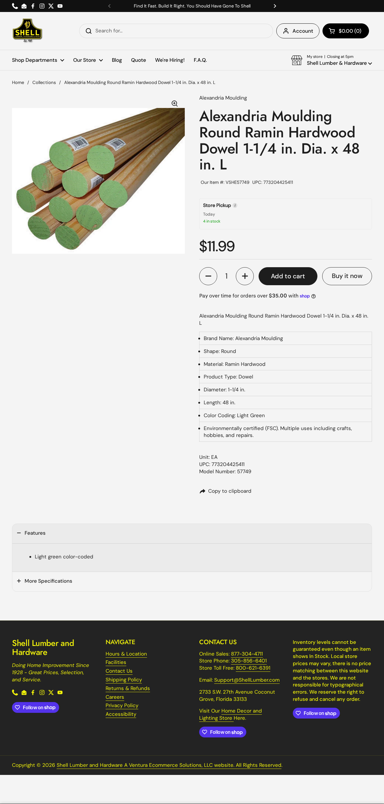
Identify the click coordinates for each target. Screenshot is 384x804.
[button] (345, 30)
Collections (44, 82)
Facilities (116, 662)
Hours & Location (126, 653)
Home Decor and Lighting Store (230, 714)
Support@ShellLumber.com (247, 680)
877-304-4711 (247, 653)
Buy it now (347, 276)
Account (302, 31)
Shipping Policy (124, 679)
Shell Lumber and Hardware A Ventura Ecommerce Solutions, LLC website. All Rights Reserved (169, 765)
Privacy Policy (122, 705)
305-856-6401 (249, 660)
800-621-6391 (253, 668)
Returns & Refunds (128, 688)
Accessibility (121, 714)
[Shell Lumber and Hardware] (27, 31)
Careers (115, 697)
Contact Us (119, 671)
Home (18, 82)
